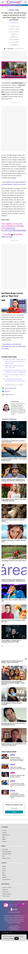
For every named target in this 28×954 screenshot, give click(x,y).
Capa (2, 7)
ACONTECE (3, 862)
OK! (17, 938)
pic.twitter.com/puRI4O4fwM (13, 230)
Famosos (12, 772)
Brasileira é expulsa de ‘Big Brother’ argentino (17, 776)
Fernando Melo (10, 48)
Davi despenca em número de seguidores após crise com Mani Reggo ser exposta (13, 346)
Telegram (7, 391)
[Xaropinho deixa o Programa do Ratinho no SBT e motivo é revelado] (5, 756)
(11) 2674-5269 (14, 929)
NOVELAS (3, 846)
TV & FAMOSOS (4, 827)
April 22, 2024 (6, 237)
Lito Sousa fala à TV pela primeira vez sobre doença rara (17, 785)
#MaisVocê (10, 228)
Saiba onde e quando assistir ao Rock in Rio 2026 (14, 366)
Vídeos (17, 10)
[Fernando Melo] (5, 48)
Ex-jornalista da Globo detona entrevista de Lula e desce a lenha (15, 380)
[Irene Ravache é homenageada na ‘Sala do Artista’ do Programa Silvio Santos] (5, 792)
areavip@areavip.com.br (14, 927)
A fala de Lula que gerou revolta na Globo (15, 375)
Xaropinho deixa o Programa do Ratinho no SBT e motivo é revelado (16, 759)
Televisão (6, 7)
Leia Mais (11, 938)
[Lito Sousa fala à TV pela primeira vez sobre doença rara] (5, 782)
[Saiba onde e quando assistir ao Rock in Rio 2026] (5, 766)
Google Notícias (9, 394)
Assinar (14, 812)
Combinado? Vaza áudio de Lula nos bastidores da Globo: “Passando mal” (15, 371)
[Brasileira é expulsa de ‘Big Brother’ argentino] (5, 774)
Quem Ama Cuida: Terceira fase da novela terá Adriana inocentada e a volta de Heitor (15, 361)
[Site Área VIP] (14, 2)
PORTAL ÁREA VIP (5, 884)
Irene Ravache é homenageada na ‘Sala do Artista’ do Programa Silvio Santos (17, 795)
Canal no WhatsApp (10, 388)
